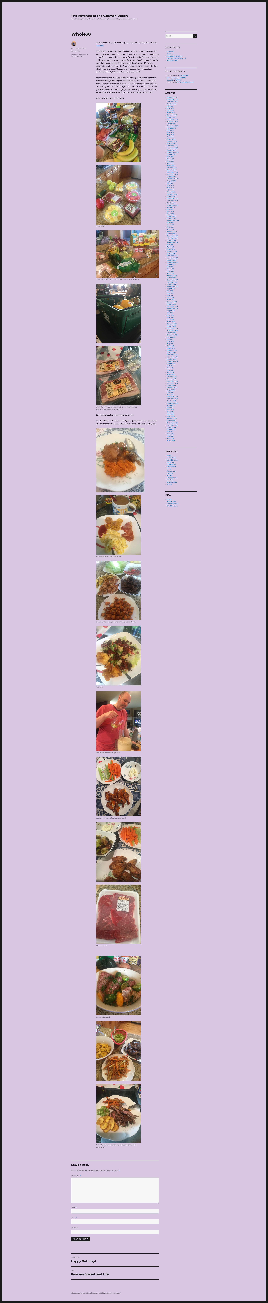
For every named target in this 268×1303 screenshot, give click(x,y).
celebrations (171, 458)
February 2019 (172, 251)
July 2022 (170, 183)
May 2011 (170, 436)
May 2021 (170, 214)
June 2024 (170, 132)
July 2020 (170, 223)
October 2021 (171, 203)
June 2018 (170, 269)
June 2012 (170, 410)
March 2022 (171, 192)
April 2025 (170, 110)
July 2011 (170, 432)
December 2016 (172, 306)
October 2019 (171, 240)
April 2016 (170, 319)
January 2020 (171, 234)
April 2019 (170, 247)
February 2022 (172, 194)
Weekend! (170, 52)
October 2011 (171, 427)
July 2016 (170, 313)
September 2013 (172, 388)
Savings (170, 473)
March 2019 (171, 249)
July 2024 (170, 130)
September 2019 (172, 242)
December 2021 (172, 198)
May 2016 (170, 317)
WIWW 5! (183, 78)
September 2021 (172, 205)
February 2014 (172, 377)
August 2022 (171, 181)
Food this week (76, 54)
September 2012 (172, 403)
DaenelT (170, 80)
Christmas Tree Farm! (174, 56)
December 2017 (172, 280)
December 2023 (172, 146)
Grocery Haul (171, 464)
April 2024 (170, 137)
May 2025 (170, 108)
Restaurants (171, 471)
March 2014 (171, 374)
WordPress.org (172, 506)
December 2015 (172, 328)
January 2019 (171, 253)
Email (74, 1217)
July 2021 (170, 209)
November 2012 (172, 399)
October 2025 (171, 104)
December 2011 (172, 423)
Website (74, 1228)
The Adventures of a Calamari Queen (99, 15)
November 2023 (172, 148)
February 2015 (172, 350)
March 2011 (171, 440)
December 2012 (172, 396)
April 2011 (170, 438)
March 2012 (171, 416)
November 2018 (172, 258)
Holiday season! (172, 54)
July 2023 (170, 157)
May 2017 (170, 295)
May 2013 (170, 392)
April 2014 (170, 372)
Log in (169, 499)
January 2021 (171, 216)
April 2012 (170, 414)
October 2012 (171, 401)
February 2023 (172, 168)
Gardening (171, 462)
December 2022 (172, 172)
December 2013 (172, 381)
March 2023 (171, 165)
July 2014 (170, 366)
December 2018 (172, 256)
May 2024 (170, 135)
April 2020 (170, 229)
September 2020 (173, 220)
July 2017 (170, 291)
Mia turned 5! (183, 76)
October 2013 (171, 385)
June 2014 (170, 368)
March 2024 (171, 139)
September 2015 (172, 335)
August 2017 (171, 289)
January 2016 (171, 326)
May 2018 (170, 271)
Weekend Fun (172, 482)
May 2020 (170, 227)
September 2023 (173, 152)
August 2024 (171, 128)
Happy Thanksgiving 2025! (176, 58)
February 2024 (172, 141)
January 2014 (171, 379)
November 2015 (172, 330)
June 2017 (170, 293)
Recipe (169, 469)
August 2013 (171, 390)
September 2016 (172, 308)
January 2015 (171, 352)
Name (74, 1207)
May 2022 (170, 187)
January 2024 (171, 143)
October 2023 (171, 150)
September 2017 (172, 286)
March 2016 (171, 322)
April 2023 (170, 163)
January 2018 (171, 278)
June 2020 (170, 225)
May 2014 (170, 370)
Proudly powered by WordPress (109, 1293)
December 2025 (172, 99)
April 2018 (170, 273)
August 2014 (171, 363)
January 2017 (171, 304)
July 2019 (170, 245)
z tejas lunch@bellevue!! (185, 82)
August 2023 (171, 154)
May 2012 (170, 412)
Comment (76, 1176)
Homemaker (79, 56)
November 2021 (172, 201)
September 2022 (173, 179)
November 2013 (172, 383)
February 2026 (172, 97)
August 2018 (171, 264)
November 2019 (172, 238)
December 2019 (172, 236)
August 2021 (171, 207)
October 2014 (171, 359)
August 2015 (171, 337)
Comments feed (172, 504)
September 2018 (172, 262)
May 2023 (170, 161)
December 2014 (172, 355)
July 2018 (170, 267)
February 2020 (172, 231)
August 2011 (171, 429)
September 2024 (173, 126)
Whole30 (100, 45)
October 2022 (171, 176)
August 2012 (171, 405)
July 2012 (170, 407)
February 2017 (172, 302)
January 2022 (171, 196)
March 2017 (171, 300)
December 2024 (172, 119)
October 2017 (171, 284)
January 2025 (171, 117)
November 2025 (172, 102)
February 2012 (172, 418)
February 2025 (172, 115)
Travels (169, 475)
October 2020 (171, 218)
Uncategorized (172, 478)
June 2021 (170, 212)
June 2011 (170, 434)
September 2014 (172, 361)
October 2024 (171, 124)
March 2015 (171, 348)
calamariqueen (172, 78)
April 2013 (170, 394)
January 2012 (171, 421)
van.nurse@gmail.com (78, 48)
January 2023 (171, 170)
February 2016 (172, 324)
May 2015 (170, 344)
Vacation (170, 480)
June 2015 (170, 341)
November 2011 (172, 425)
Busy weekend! (172, 60)
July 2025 (170, 106)
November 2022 (172, 174)
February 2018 (172, 275)
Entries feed (171, 501)
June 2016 (170, 315)
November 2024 (172, 121)
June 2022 (170, 185)
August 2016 (171, 311)
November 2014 (172, 357)
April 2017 (170, 297)
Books (169, 456)
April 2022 (170, 190)
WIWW (169, 484)
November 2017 (172, 282)
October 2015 (171, 333)
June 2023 (170, 159)
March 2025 (171, 113)
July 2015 (170, 339)
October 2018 (171, 260)
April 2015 (170, 346)
